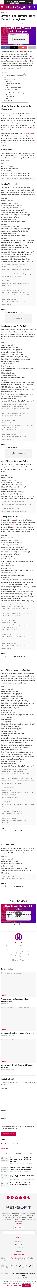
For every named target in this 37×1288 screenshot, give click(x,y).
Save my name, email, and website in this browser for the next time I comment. (18, 1127)
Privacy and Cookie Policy (14, 1285)
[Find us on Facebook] (8, 1197)
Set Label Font (10, 96)
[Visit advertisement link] (18, 2)
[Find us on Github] (20, 1197)
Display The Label (11, 79)
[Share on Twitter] (14, 47)
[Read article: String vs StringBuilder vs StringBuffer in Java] (18, 1019)
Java (7, 12)
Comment (4, 1088)
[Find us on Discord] (28, 1197)
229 (13, 1069)
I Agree (26, 1285)
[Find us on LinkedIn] (24, 1197)
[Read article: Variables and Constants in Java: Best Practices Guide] (18, 984)
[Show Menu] (2, 7)
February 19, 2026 (6, 1035)
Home (2, 12)
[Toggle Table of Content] (24, 73)
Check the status (18, 1241)
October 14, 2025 (6, 1069)
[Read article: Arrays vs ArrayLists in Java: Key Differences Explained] (18, 1051)
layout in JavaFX (29, 133)
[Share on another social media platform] (32, 47)
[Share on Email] (23, 47)
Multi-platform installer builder (10, 1144)
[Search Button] (35, 7)
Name (3, 1110)
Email (3, 1119)
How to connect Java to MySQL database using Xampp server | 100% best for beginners (22, 1159)
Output (10, 81)
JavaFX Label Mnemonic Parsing (15, 93)
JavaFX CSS (15, 522)
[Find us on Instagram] (12, 1197)
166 (11, 1003)
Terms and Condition (18, 1248)
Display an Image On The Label (15, 83)
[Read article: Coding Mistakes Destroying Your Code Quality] (5, 1275)
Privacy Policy (18, 1244)
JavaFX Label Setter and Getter (15, 87)
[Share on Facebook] (5, 47)
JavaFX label (15, 188)
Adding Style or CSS (12, 89)
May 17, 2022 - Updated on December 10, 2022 (13, 23)
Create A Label (10, 77)
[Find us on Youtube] (16, 1197)
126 (13, 1035)
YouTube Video (8, 100)
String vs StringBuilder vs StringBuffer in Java (17, 1033)
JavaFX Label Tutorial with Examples (15, 76)
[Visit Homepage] (18, 7)
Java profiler (4, 1148)
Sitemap (18, 1251)
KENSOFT (18, 943)
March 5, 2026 (5, 1003)
